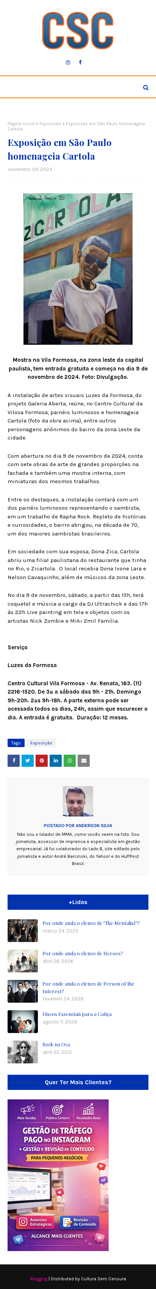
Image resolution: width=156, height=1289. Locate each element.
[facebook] (80, 62)
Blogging (38, 1278)
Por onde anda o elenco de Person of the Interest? (88, 987)
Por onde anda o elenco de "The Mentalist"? (91, 923)
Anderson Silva (93, 825)
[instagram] (68, 62)
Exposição (50, 123)
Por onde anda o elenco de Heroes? (82, 953)
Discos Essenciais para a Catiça (77, 1014)
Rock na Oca (56, 1044)
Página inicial (21, 123)
